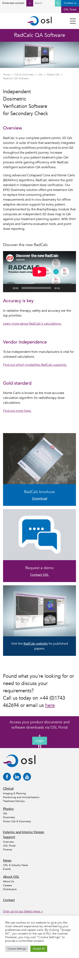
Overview (8, 842)
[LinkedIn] (17, 777)
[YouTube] (27, 777)
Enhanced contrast (16, 3)
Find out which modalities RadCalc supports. (35, 365)
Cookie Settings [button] (16, 949)
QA (40, 74)
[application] (39, 271)
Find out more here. (17, 411)
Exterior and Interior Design (23, 832)
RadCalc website (35, 643)
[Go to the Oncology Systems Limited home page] (39, 21)
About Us (8, 881)
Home (6, 74)
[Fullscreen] (71, 288)
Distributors (10, 889)
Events (7, 869)
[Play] (8, 288)
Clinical (8, 788)
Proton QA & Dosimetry (17, 821)
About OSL (11, 877)
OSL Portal (70, 9)
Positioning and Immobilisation (21, 797)
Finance (7, 849)
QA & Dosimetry (24, 74)
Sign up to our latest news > (23, 911)
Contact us (70, 3)
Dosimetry (9, 817)
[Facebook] (7, 777)
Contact (9, 900)
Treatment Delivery (14, 801)
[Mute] (64, 288)
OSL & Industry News (15, 865)
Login (39, 741)
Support (9, 837)
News (7, 860)
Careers (7, 885)
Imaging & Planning (14, 793)
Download (39, 498)
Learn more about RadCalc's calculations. (32, 323)
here (50, 705)
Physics (8, 809)
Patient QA (53, 74)
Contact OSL (39, 575)
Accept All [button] (39, 949)
